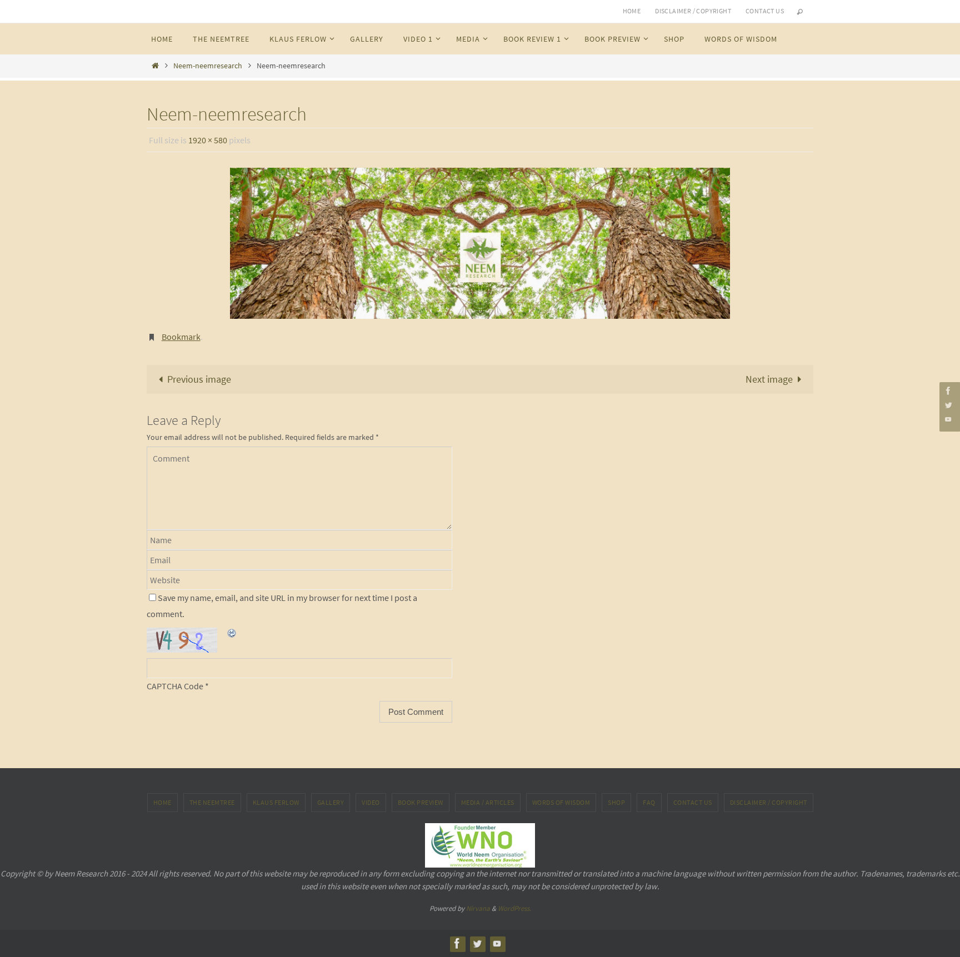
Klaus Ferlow (276, 802)
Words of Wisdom (561, 802)
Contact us (765, 11)
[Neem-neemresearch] (480, 243)
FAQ (649, 802)
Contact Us (692, 802)
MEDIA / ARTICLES (487, 802)
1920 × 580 (207, 140)
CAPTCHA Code (175, 686)
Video (371, 802)
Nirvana (478, 908)
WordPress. (514, 908)
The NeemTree (212, 802)
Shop (616, 802)
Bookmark (181, 336)
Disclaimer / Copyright (693, 11)
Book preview (420, 802)
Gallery (330, 802)
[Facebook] (948, 390)
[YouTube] (948, 419)
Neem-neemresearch (207, 66)
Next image (769, 379)
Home (632, 11)
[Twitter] (948, 404)
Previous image (199, 379)
